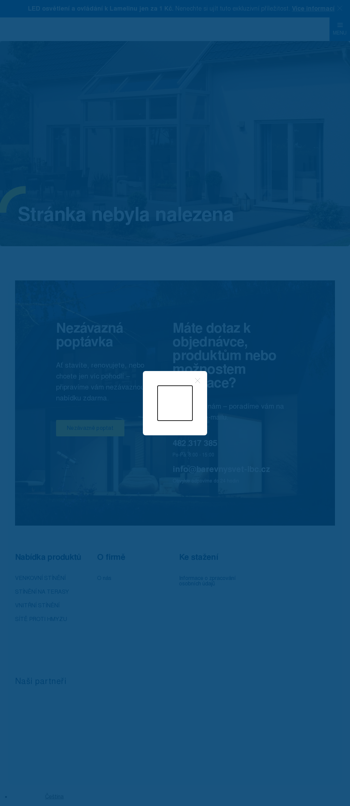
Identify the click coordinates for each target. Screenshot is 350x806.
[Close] (197, 380)
